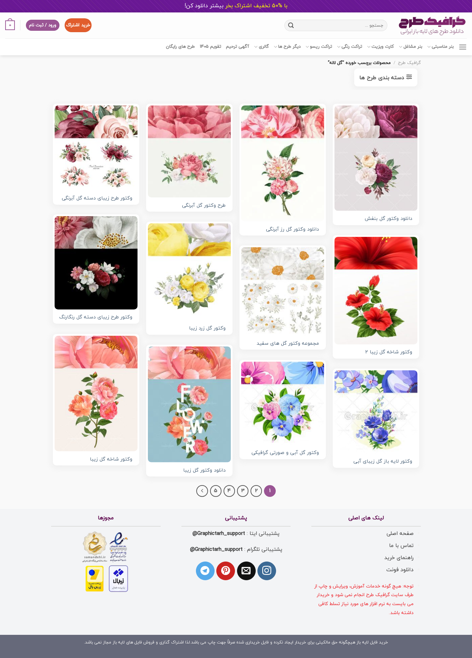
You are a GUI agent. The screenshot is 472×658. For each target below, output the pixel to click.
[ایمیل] (246, 571)
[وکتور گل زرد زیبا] (189, 271)
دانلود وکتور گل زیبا (204, 470)
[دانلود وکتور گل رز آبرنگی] (282, 163)
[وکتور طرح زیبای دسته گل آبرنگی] (96, 147)
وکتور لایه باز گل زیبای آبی (382, 461)
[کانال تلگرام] (205, 571)
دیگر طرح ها (289, 47)
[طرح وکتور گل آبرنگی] (189, 151)
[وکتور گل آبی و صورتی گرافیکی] (282, 403)
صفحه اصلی (400, 533)
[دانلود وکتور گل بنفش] (375, 158)
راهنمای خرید (399, 558)
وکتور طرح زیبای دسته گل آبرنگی (97, 198)
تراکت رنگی (351, 47)
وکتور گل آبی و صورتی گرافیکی (285, 453)
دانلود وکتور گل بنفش (388, 219)
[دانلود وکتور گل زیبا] (189, 404)
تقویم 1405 (210, 47)
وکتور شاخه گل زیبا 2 (388, 352)
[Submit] (290, 25)
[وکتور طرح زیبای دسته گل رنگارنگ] (96, 262)
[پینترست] (225, 571)
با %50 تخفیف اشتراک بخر (236, 6)
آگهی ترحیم (237, 47)
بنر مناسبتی (443, 47)
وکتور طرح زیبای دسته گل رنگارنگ (95, 317)
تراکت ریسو (321, 47)
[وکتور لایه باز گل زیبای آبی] (375, 411)
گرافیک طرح (409, 63)
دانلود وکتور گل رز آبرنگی (292, 229)
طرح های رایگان (180, 47)
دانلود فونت (400, 570)
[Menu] (463, 46)
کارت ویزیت (382, 47)
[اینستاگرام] (266, 571)
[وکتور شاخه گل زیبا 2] (375, 290)
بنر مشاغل (413, 47)
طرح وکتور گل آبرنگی (204, 206)
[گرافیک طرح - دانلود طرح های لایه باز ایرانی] (432, 25)
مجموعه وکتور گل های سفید (288, 344)
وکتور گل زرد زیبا (207, 328)
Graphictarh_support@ (218, 533)
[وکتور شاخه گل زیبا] (96, 393)
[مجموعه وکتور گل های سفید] (282, 291)
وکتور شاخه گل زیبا (111, 459)
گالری (263, 47)
